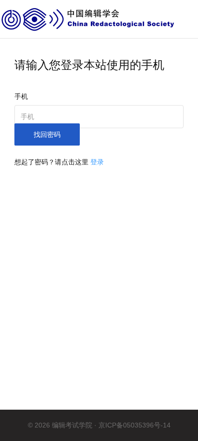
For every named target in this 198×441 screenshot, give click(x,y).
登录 (97, 162)
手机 (21, 96)
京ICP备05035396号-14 (135, 425)
